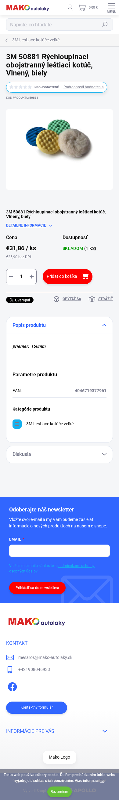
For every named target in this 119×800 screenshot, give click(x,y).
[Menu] (111, 7)
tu (102, 781)
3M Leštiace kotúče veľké (50, 423)
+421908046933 (34, 669)
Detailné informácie (26, 225)
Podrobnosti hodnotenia (83, 87)
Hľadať (105, 24)
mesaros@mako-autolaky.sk (45, 657)
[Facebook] (11, 685)
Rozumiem (59, 792)
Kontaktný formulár (36, 707)
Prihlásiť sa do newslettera (37, 588)
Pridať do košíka (62, 276)
